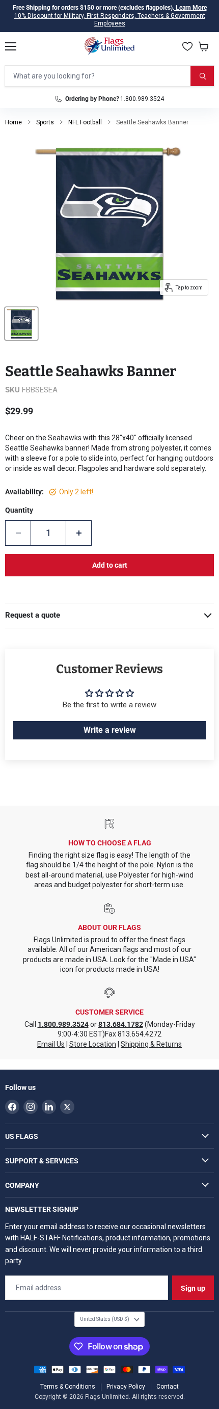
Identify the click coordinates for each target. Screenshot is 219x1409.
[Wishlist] (187, 46)
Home (13, 122)
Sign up (193, 1288)
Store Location (92, 1044)
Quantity (19, 510)
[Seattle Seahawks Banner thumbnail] (21, 323)
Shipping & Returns (151, 1044)
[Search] (202, 76)
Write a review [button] (110, 730)
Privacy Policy (125, 1386)
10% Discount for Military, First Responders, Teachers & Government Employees (109, 20)
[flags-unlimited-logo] (110, 46)
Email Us (51, 1044)
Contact (167, 1386)
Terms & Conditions (67, 1386)
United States (104, 1319)
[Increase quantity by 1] (79, 533)
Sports (45, 122)
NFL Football (85, 122)
